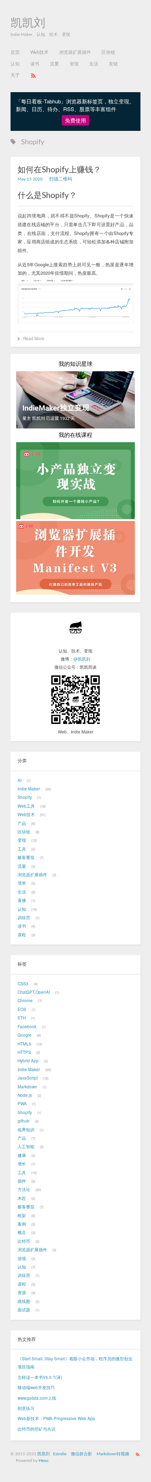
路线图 (24, 1301)
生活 (93, 64)
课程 (22, 934)
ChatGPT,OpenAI (34, 992)
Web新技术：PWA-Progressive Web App (56, 1418)
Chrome (25, 1000)
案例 (22, 1224)
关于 (15, 75)
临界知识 (26, 1129)
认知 (15, 64)
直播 (22, 900)
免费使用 (75, 120)
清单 (22, 883)
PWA (22, 1103)
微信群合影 (81, 1454)
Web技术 (39, 52)
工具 (22, 849)
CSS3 (23, 983)
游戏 (22, 1258)
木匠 (22, 1198)
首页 (15, 52)
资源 (22, 1292)
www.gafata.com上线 (37, 1398)
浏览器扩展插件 (75, 52)
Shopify (25, 797)
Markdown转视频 (113, 1454)
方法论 (24, 1189)
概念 (22, 1232)
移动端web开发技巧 (36, 1387)
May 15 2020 (30, 179)
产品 (22, 823)
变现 (74, 64)
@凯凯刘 (81, 659)
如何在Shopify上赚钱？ (59, 170)
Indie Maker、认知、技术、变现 (40, 35)
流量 (54, 64)
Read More (33, 338)
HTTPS (24, 1052)
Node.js (25, 1095)
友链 (113, 64)
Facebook (27, 1026)
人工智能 (26, 1146)
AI (19, 780)
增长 (22, 1163)
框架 (22, 1215)
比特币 (24, 1241)
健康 (22, 1155)
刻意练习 (26, 1408)
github (23, 1121)
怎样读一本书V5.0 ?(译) (40, 1377)
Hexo (43, 1461)
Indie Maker (29, 788)
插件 (22, 1181)
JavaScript (28, 1078)
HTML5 (24, 1044)
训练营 (24, 917)
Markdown (27, 1086)
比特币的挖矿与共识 (36, 1429)
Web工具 (26, 806)
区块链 (108, 52)
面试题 (24, 1309)
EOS (22, 1009)
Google (25, 1035)
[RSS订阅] (33, 75)
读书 (34, 64)
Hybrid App (28, 1060)
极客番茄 (26, 857)
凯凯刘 (28, 23)
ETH (22, 1017)
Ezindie (59, 1454)
